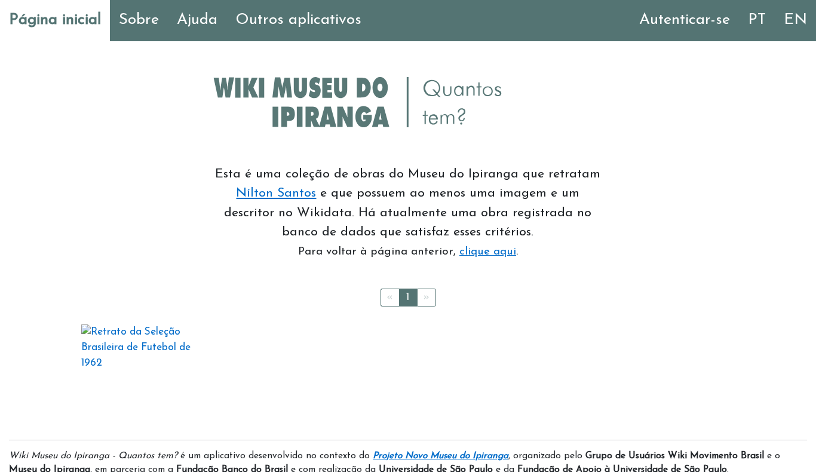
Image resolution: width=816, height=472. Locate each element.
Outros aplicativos (298, 20)
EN (795, 20)
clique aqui (487, 252)
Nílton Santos (276, 193)
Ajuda (197, 20)
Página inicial (55, 20)
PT (757, 20)
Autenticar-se (684, 20)
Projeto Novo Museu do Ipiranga (440, 456)
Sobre (139, 20)
